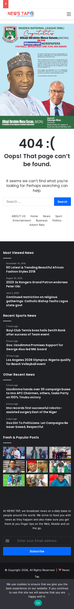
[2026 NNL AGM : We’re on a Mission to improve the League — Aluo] (37, 480)
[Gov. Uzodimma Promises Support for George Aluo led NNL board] (37, 466)
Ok (38, 602)
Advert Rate (37, 224)
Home (34, 216)
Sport (58, 216)
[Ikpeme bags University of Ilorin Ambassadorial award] (37, 453)
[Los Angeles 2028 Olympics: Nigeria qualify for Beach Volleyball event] (60, 466)
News (46, 216)
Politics (56, 220)
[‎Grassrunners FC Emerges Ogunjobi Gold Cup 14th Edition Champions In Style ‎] (14, 480)
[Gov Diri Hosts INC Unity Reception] (60, 480)
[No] (69, 594)
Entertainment (22, 220)
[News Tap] (19, 14)
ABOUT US (18, 216)
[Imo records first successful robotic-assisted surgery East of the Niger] (60, 453)
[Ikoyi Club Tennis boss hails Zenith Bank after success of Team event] (14, 466)
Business (41, 220)
